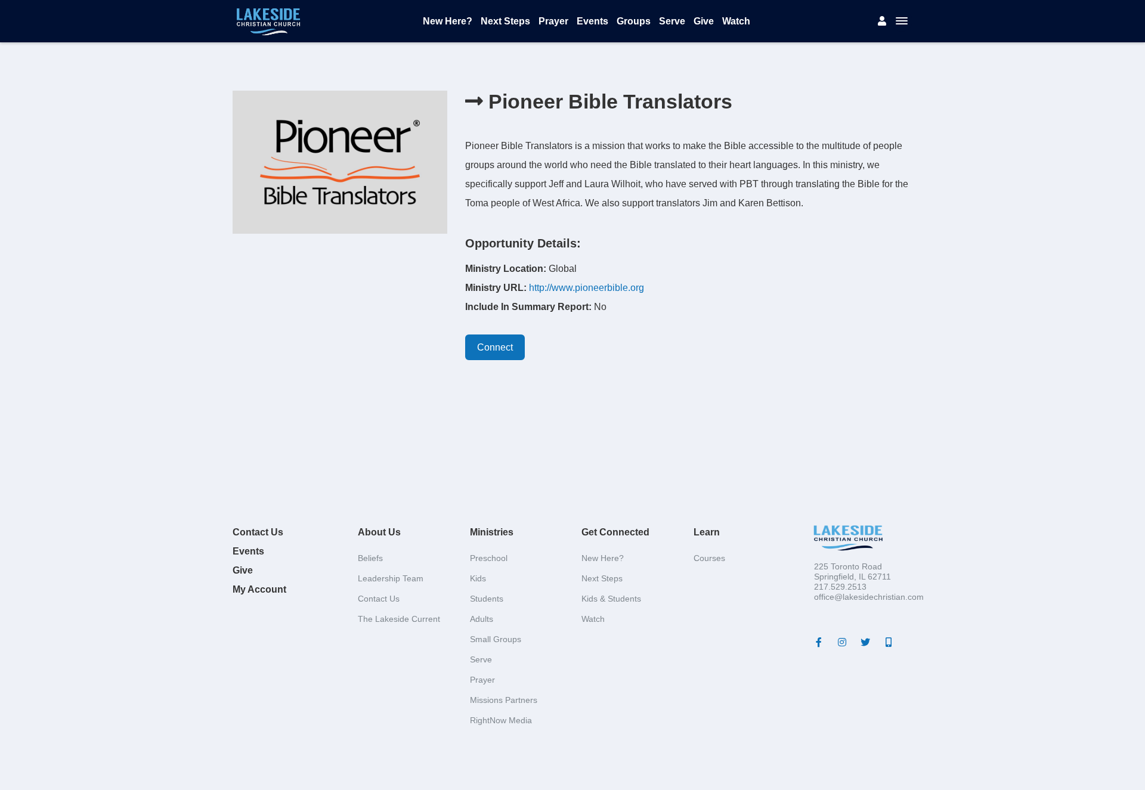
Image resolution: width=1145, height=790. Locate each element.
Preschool (488, 558)
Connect (495, 347)
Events (592, 21)
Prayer (553, 21)
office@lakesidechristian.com (869, 597)
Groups (634, 21)
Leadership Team (390, 578)
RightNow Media (501, 720)
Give (704, 21)
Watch (736, 21)
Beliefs (370, 558)
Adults (481, 619)
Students (486, 598)
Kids (478, 578)
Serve (672, 21)
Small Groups (495, 639)
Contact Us (258, 532)
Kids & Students (611, 598)
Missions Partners (503, 700)
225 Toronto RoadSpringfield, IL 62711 (852, 571)
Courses (709, 558)
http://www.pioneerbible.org (586, 288)
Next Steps (505, 21)
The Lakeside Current (399, 619)
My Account (259, 589)
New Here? (447, 21)
